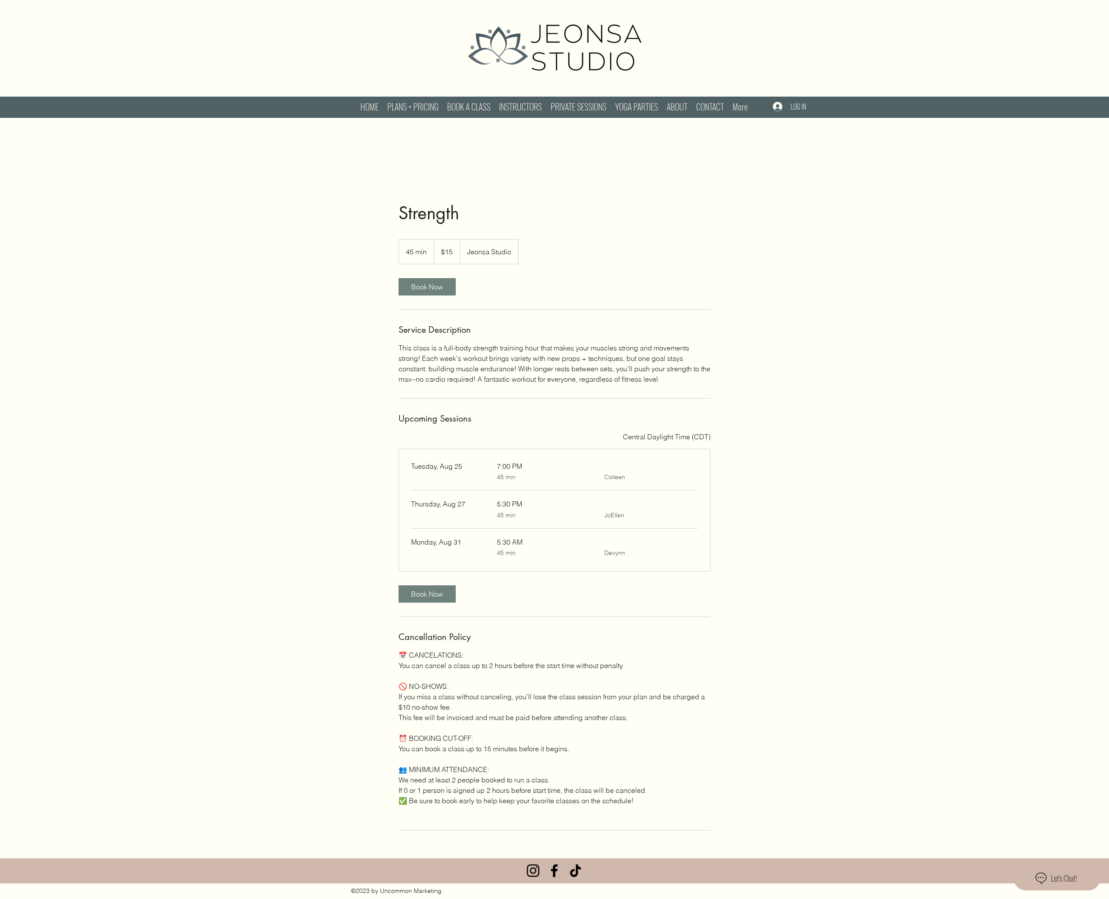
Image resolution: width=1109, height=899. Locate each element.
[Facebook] (554, 870)
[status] (666, 437)
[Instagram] (533, 870)
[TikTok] (575, 870)
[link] (427, 286)
